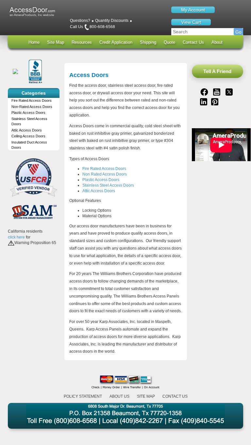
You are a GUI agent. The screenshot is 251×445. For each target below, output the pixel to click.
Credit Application (115, 42)
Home (34, 42)
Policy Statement (83, 396)
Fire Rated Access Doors (31, 100)
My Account (193, 9)
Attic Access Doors (26, 130)
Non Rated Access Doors (104, 174)
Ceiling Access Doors (28, 136)
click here (16, 237)
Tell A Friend (217, 71)
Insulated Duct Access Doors (29, 144)
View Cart (191, 22)
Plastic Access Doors (28, 113)
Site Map (55, 42)
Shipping (148, 42)
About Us (119, 396)
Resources (82, 42)
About (217, 42)
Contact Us (193, 42)
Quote (169, 42)
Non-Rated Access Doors (31, 107)
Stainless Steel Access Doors (29, 121)
